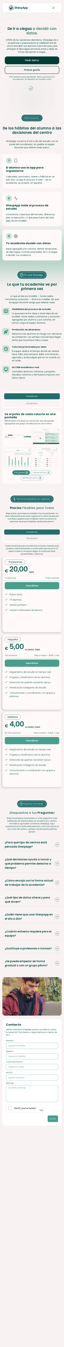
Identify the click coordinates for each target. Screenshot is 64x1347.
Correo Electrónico (14, 1062)
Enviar (53, 1118)
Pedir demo (32, 60)
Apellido (9, 1051)
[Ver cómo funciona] (32, 89)
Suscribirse (32, 585)
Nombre (9, 1041)
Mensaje (10, 1083)
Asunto (9, 1072)
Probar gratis (32, 70)
